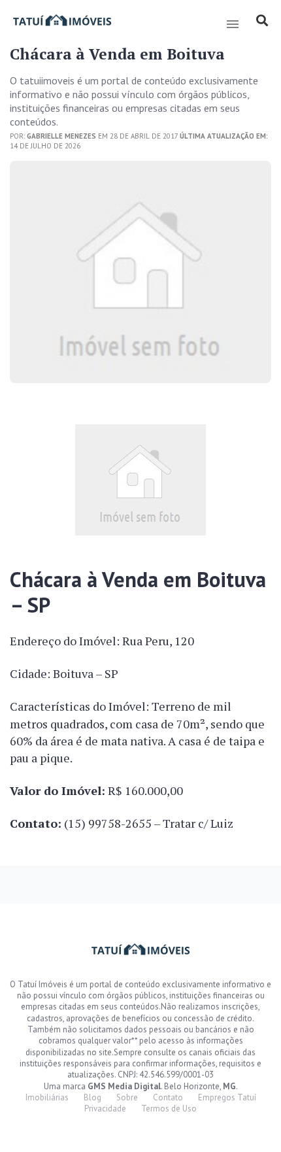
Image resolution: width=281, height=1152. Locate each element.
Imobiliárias (47, 1097)
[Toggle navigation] (232, 24)
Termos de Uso (169, 1108)
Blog (92, 1097)
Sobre (127, 1097)
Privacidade (105, 1108)
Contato (168, 1097)
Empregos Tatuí (227, 1097)
